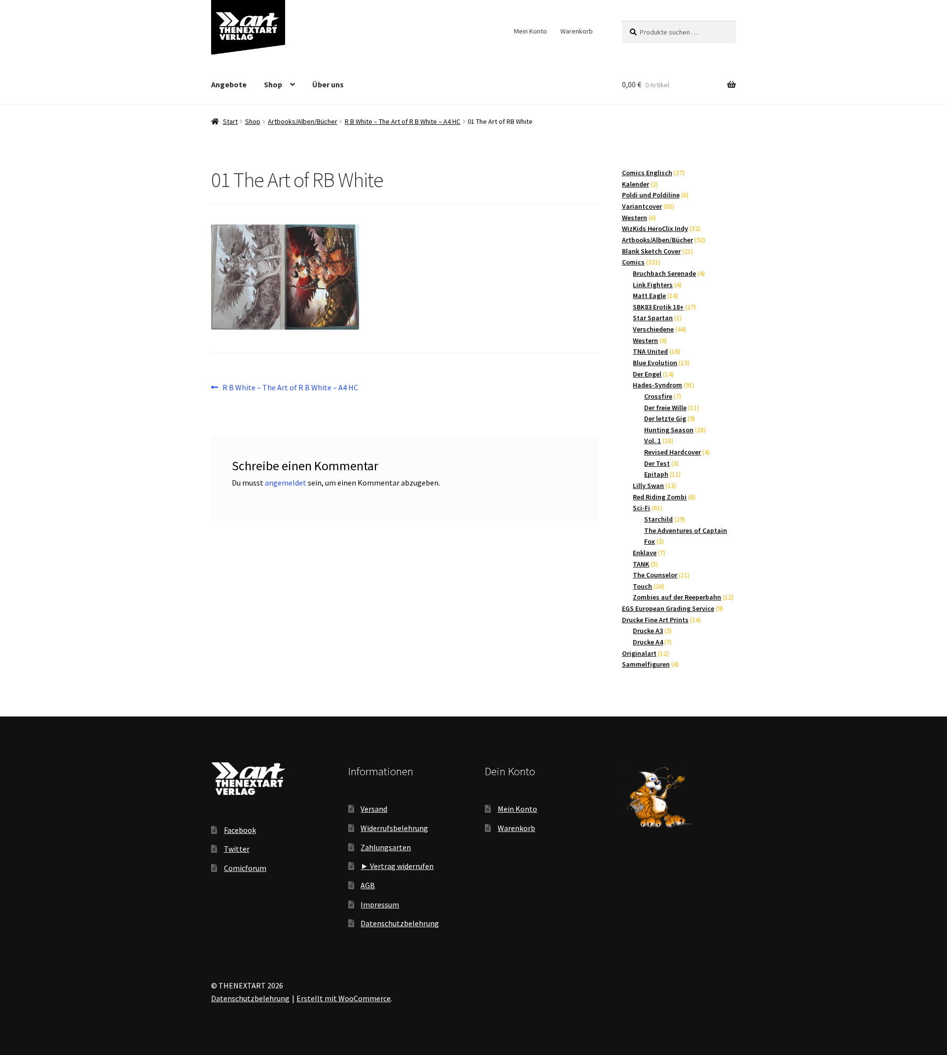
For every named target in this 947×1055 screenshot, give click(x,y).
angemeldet (285, 483)
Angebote (229, 84)
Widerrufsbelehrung (394, 828)
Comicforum (245, 868)
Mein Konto (530, 31)
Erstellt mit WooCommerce (343, 998)
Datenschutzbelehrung (400, 923)
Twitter (237, 849)
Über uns (328, 84)
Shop (273, 84)
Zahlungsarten (386, 847)
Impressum (380, 904)
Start (230, 121)
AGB (368, 885)
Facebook (240, 830)
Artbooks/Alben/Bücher (302, 121)
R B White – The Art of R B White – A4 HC (402, 121)
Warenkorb (576, 31)
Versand (374, 809)
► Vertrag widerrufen (397, 866)
